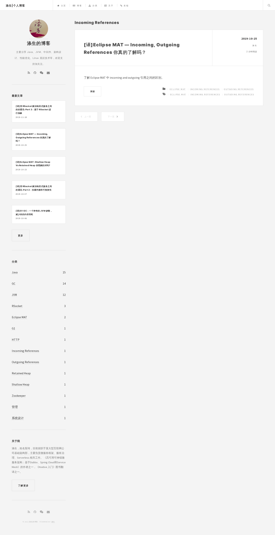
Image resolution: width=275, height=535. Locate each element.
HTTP (15, 339)
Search (269, 5)
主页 (63, 5)
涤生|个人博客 (15, 5)
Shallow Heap (20, 384)
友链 (126, 5)
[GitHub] (35, 72)
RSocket (17, 306)
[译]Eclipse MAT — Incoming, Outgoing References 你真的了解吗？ (33, 137)
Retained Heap (21, 373)
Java (15, 272)
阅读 (92, 91)
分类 (94, 5)
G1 (13, 328)
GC (13, 283)
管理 (15, 407)
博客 (79, 5)
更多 (20, 235)
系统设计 (18, 418)
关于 (111, 5)
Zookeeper (19, 395)
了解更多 (23, 485)
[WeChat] (41, 72)
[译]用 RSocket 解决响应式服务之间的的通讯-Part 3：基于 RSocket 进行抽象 (34, 109)
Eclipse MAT (178, 89)
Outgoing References (239, 89)
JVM (14, 295)
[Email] (48, 72)
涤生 (53, 522)
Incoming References (205, 89)
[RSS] (29, 72)
